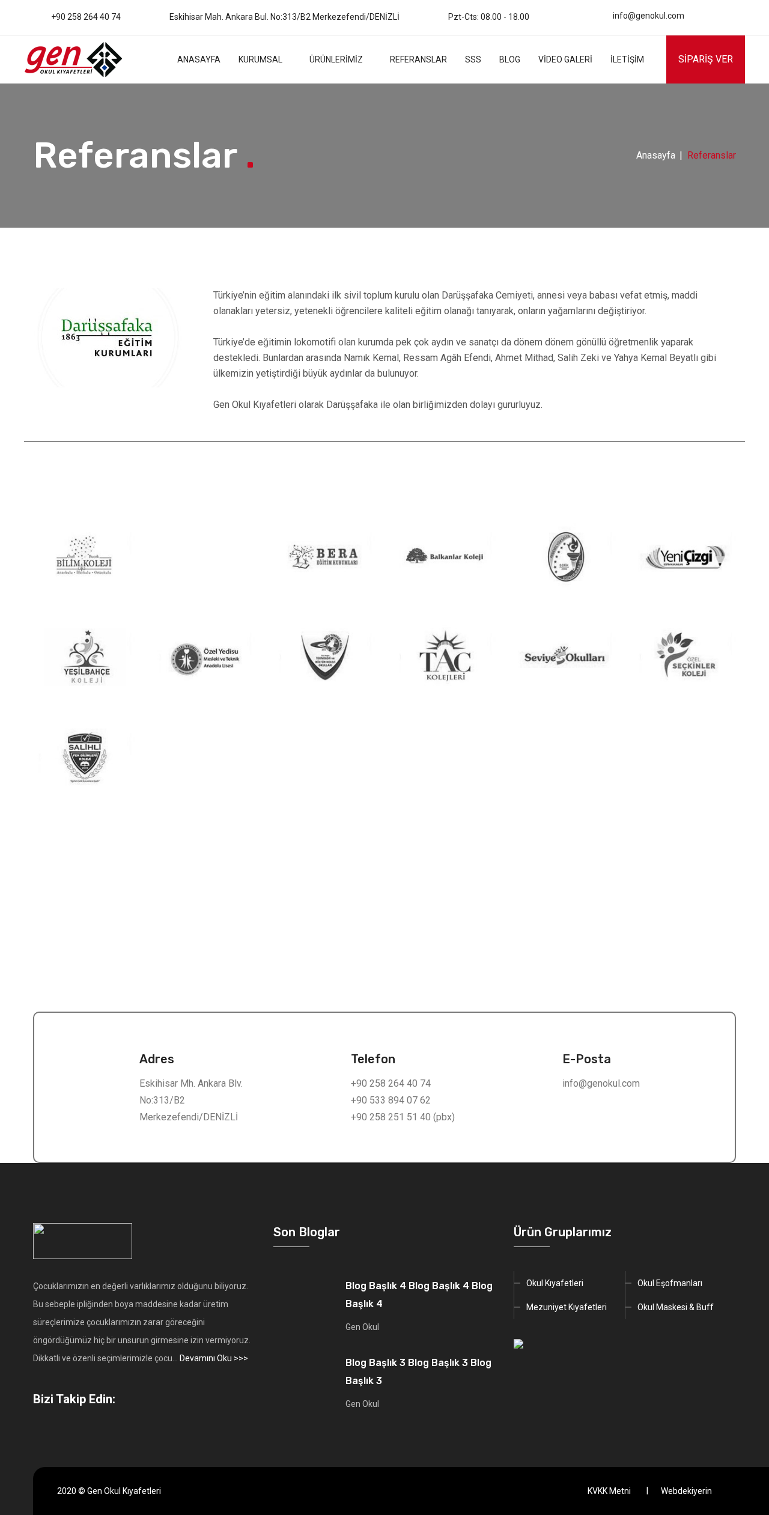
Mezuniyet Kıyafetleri (566, 1307)
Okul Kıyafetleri (554, 1283)
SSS (473, 59)
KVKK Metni (609, 1491)
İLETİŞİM (627, 59)
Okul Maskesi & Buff (675, 1307)
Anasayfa (655, 155)
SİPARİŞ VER (705, 59)
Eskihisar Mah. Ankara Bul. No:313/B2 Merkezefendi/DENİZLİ (284, 17)
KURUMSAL (260, 59)
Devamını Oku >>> (214, 1358)
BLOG (509, 59)
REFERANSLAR (418, 59)
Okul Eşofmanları (669, 1283)
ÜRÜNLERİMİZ (336, 59)
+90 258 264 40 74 (86, 17)
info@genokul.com (648, 15)
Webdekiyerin (686, 1491)
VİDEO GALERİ (565, 59)
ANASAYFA (198, 59)
